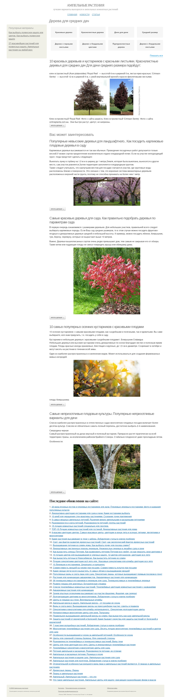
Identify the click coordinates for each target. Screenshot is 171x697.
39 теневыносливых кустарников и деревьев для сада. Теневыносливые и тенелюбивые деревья (101, 580)
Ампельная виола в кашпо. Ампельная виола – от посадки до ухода (86, 602)
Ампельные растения (85, 5)
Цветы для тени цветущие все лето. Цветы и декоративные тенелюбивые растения (94, 644)
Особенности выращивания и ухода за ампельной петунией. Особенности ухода (93, 634)
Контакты (61, 688)
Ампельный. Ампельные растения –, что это (74, 676)
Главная (72, 14)
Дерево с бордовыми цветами (92, 45)
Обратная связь (112, 688)
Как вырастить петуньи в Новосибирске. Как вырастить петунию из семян (89, 558)
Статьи (96, 14)
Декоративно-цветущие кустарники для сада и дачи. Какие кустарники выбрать (91, 513)
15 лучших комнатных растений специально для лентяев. (80, 525)
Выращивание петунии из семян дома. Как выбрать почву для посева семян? (91, 545)
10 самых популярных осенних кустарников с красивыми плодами (96, 327)
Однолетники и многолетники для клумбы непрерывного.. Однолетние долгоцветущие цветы (99, 609)
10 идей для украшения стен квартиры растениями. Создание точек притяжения (92, 516)
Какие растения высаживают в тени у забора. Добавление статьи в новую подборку (93, 538)
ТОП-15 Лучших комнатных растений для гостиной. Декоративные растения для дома (94, 529)
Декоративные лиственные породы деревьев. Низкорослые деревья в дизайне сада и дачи (98, 548)
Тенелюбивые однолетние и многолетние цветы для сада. (81, 647)
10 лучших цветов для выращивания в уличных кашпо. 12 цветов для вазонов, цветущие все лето (101, 554)
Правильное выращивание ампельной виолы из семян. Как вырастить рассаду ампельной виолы (101, 615)
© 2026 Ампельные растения (18, 688)
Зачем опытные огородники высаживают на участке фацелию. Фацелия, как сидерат (95, 593)
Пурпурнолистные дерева (121, 45)
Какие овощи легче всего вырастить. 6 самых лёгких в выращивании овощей (91, 570)
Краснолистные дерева (92, 32)
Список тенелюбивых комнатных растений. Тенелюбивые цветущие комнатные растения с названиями (104, 586)
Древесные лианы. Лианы (66, 670)
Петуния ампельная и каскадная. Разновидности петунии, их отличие (87, 651)
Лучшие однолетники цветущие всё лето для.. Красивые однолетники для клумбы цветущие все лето (103, 561)
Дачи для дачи (121, 32)
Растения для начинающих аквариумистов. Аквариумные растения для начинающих (95, 577)
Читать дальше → (57, 125)
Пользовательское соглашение (75, 688)
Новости (85, 14)
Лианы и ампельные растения (68, 673)
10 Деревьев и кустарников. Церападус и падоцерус (79, 564)
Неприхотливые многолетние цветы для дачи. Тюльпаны (81, 612)
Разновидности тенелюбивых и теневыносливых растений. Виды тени (88, 641)
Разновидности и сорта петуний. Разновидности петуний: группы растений (89, 522)
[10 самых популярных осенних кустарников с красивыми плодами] (106, 378)
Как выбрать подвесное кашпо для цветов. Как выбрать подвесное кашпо (26, 35)
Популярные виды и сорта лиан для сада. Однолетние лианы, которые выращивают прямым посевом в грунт (107, 574)
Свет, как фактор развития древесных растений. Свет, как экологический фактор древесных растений (103, 542)
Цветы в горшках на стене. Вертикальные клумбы (77, 599)
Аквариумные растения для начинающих (73, 590)
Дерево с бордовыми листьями (150, 45)
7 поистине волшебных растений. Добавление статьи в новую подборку (88, 625)
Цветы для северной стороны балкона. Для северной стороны (84, 638)
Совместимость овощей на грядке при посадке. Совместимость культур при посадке (95, 567)
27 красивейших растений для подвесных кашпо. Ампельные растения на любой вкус (24, 46)
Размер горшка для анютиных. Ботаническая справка (79, 583)
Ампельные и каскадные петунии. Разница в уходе (78, 654)
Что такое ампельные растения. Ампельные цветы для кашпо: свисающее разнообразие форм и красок (104, 679)
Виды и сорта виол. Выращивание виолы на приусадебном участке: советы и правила (96, 606)
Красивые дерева (63, 32)
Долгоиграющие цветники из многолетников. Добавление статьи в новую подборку (94, 596)
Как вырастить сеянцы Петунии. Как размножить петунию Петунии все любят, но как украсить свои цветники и (107, 551)
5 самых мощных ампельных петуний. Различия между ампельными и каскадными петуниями (98, 519)
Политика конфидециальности (68, 691)
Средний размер (150, 32)
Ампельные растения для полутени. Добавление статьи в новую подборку (90, 660)
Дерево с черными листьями (64, 45)
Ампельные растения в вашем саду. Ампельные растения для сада (86, 657)
